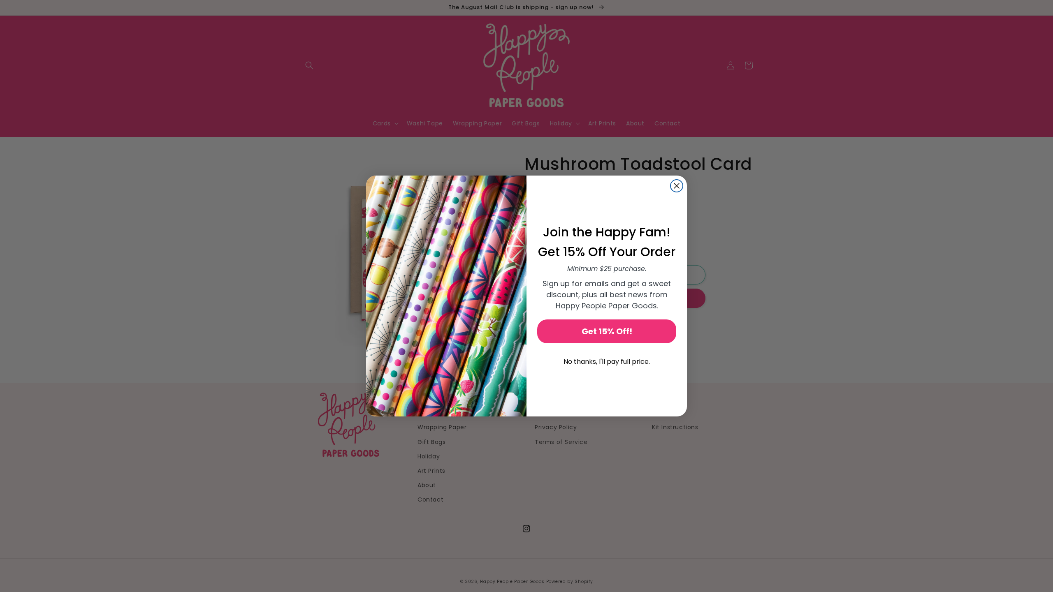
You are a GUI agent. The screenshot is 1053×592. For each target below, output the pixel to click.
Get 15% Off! (607, 331)
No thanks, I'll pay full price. (607, 361)
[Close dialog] (676, 186)
